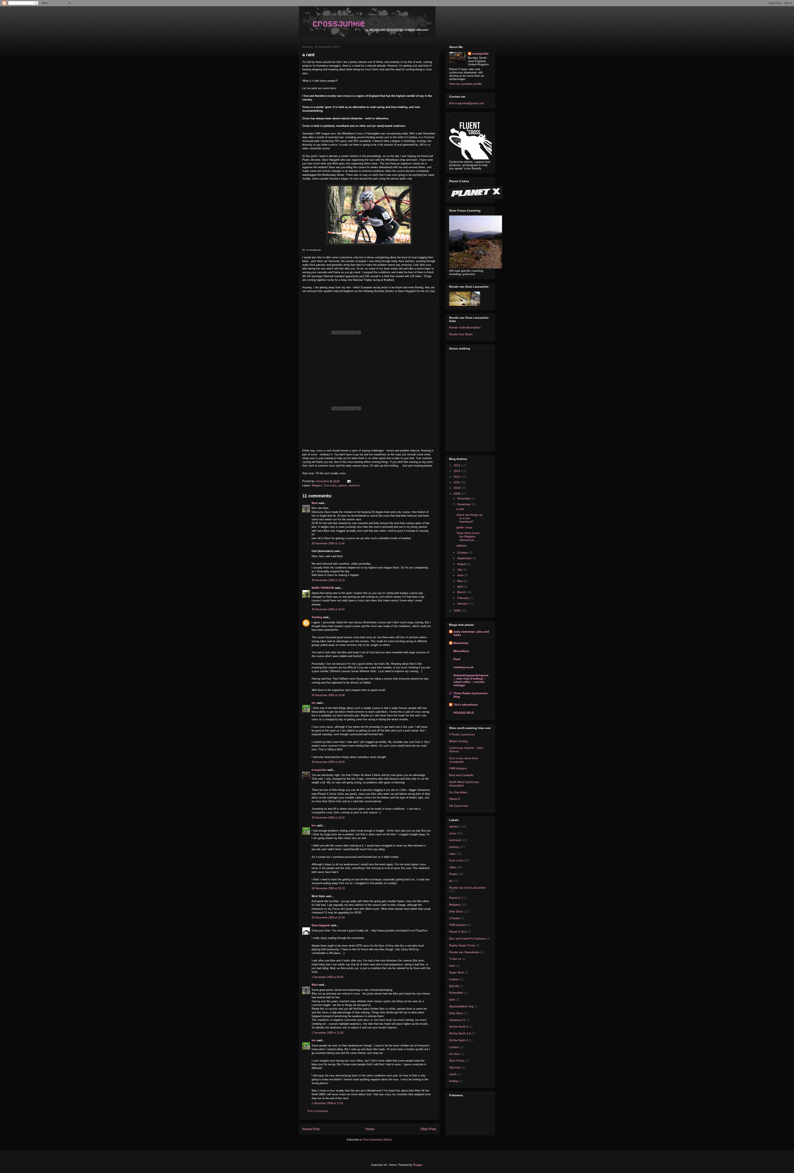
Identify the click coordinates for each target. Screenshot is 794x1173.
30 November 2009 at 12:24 (328, 580)
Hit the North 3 (458, 1040)
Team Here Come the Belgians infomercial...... (468, 536)
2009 (457, 493)
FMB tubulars (458, 768)
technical (354, 485)
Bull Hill (454, 986)
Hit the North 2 (458, 1026)
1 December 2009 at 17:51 (327, 1103)
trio (314, 702)
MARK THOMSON (323, 587)
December (464, 498)
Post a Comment (317, 1111)
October (463, 552)
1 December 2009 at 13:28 (327, 1032)
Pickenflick (456, 992)
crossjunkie (319, 769)
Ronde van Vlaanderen (464, 952)
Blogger (417, 1164)
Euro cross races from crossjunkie (463, 759)
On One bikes (458, 792)
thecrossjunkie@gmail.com (466, 103)
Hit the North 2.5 (460, 1033)
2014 (457, 465)
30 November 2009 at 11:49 (328, 543)
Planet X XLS (457, 931)
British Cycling (458, 741)
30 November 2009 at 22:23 (328, 888)
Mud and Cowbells (461, 775)
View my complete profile (465, 83)
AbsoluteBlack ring (461, 1006)
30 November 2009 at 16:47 (328, 609)
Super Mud (456, 972)
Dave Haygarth (321, 925)
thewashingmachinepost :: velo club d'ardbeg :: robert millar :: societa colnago (470, 680)
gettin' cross (464, 527)
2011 (457, 482)
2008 (457, 610)
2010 (457, 488)
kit (450, 880)
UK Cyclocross (458, 805)
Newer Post (310, 1129)
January (463, 603)
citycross (454, 1067)
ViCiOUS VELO (463, 712)
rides (452, 853)
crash (452, 1074)
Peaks (453, 874)
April (460, 586)
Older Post (428, 1129)
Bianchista (461, 643)
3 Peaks (454, 918)
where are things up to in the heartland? (469, 518)
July (460, 569)
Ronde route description (465, 327)
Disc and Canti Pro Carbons (467, 938)
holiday (453, 1081)
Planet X (454, 799)
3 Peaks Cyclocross (462, 734)
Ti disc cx (455, 958)
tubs (452, 999)
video (452, 867)
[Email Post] (349, 481)
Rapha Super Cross (462, 945)
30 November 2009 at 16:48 (328, 695)
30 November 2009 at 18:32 (328, 817)
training (454, 847)
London (454, 1047)
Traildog (317, 617)
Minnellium (461, 651)
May (460, 581)
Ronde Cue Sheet (460, 334)
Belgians (317, 485)
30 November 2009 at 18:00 (328, 762)
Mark (315, 503)
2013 (457, 471)
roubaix (454, 979)
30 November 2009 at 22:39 (328, 917)
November (464, 504)
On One (454, 1054)
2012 (457, 476)
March (461, 592)
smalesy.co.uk (463, 667)
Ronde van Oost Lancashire (467, 887)
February (463, 598)
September (464, 558)
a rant (460, 509)
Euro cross (330, 485)
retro (452, 965)
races (452, 833)
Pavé (456, 659)
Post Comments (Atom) (377, 1139)
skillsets (461, 545)
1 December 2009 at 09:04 (327, 977)
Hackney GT (457, 1020)
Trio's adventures (465, 704)
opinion (342, 485)
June (460, 575)
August (462, 564)
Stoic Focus (456, 1060)
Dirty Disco (456, 911)
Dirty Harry (456, 1013)
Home (370, 1129)
